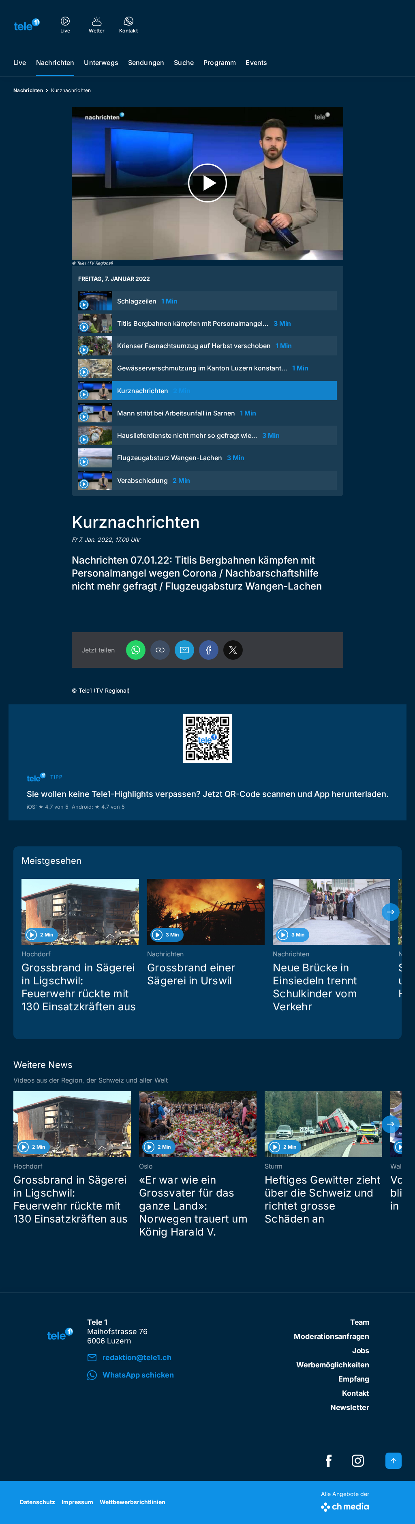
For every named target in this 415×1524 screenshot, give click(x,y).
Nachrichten (55, 62)
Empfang (353, 1379)
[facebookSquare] (329, 1461)
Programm (219, 62)
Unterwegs (101, 62)
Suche (184, 62)
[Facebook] (208, 650)
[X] (233, 650)
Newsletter (349, 1407)
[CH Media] (345, 1505)
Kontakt (355, 1393)
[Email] (184, 650)
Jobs (360, 1350)
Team (359, 1322)
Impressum (77, 1501)
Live (19, 62)
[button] (160, 650)
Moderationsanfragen (331, 1336)
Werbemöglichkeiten (332, 1364)
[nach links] (24, 912)
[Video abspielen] (207, 183)
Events (256, 62)
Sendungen (146, 62)
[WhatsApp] (135, 650)
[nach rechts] (391, 912)
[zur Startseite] (27, 24)
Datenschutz (37, 1501)
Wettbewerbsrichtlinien (132, 1501)
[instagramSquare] (358, 1461)
